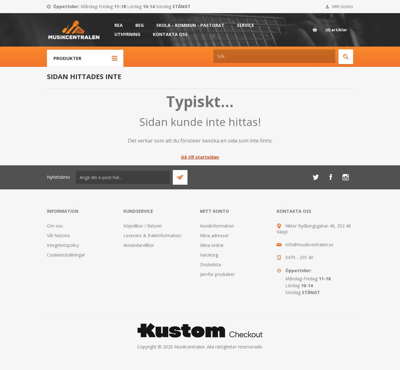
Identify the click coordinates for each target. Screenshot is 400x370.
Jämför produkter (217, 274)
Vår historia (58, 235)
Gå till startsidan (200, 157)
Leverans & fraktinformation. (152, 235)
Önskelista (210, 265)
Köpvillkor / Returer (142, 226)
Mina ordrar (212, 245)
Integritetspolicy (63, 245)
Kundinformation (217, 226)
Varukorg (209, 255)
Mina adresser (214, 235)
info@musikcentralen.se (309, 245)
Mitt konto (342, 6)
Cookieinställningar (66, 255)
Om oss (55, 226)
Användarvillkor (138, 245)
